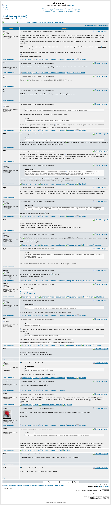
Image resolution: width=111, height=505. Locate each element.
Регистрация (76, 9)
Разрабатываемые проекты (55, 22)
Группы (68, 9)
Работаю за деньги (26, 292)
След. (20, 18)
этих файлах (102, 47)
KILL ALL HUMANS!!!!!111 (27, 294)
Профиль (47, 11)
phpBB (52, 502)
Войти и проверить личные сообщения (63, 11)
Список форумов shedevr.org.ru (36, 22)
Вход (78, 11)
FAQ (45, 9)
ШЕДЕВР (72, 5)
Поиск (51, 9)
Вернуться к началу (8, 59)
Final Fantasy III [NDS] (14, 16)
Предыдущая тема (90, 25)
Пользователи (59, 9)
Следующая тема (103, 25)
